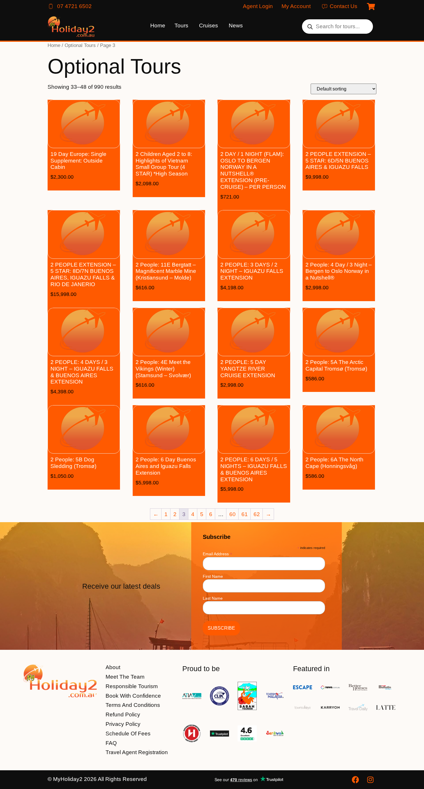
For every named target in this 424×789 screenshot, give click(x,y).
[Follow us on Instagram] (371, 779)
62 (257, 514)
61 (244, 514)
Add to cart (92, 185)
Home (54, 45)
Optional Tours (80, 45)
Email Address (217, 553)
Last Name (213, 598)
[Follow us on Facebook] (356, 779)
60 (232, 514)
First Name (213, 576)
